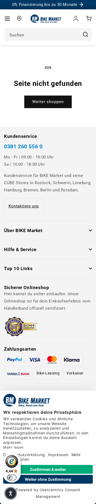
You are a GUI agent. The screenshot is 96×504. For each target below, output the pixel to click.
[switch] (12, 477)
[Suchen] (85, 34)
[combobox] (48, 34)
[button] (7, 18)
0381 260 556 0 (23, 146)
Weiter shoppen (48, 101)
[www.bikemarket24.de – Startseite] (46, 18)
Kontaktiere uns (24, 206)
